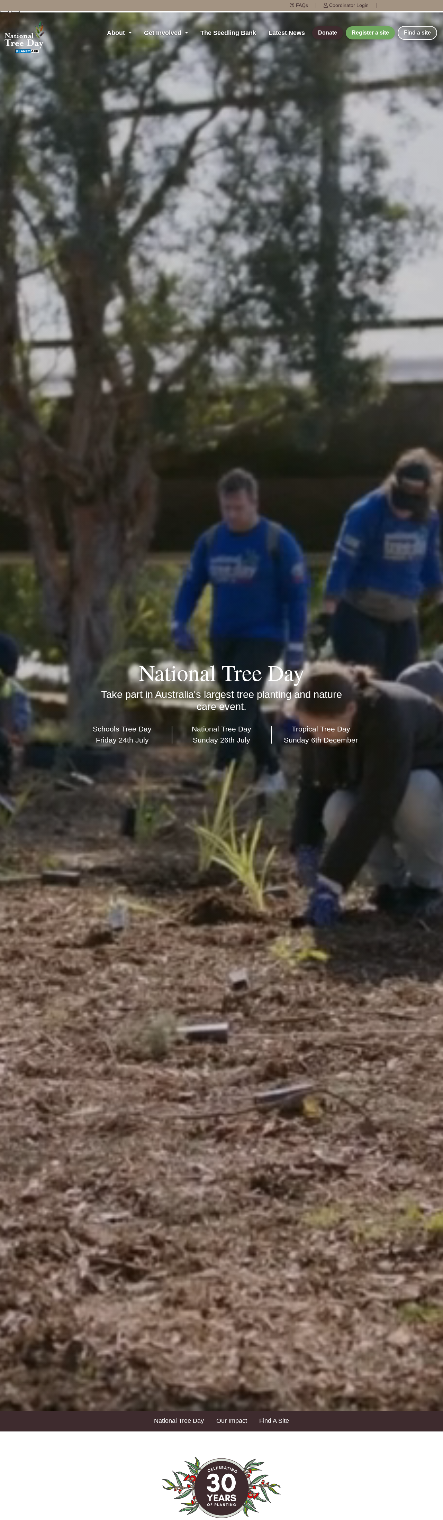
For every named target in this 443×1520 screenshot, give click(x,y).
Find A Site (274, 1420)
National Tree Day (179, 1420)
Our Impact (231, 1420)
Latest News (287, 32)
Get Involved (163, 32)
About (117, 32)
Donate (327, 33)
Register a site (370, 33)
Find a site (417, 33)
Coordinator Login (348, 5)
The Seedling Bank (228, 32)
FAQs (301, 5)
